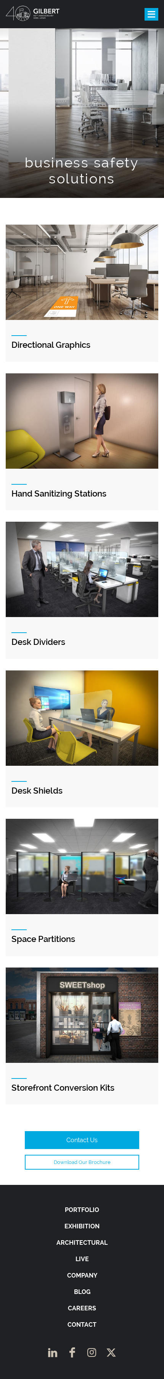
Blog (82, 1291)
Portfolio (82, 1209)
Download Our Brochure (82, 1162)
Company (82, 1275)
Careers (82, 1308)
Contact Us (82, 1140)
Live (82, 1259)
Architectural (82, 1242)
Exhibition (82, 1226)
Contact (82, 1324)
